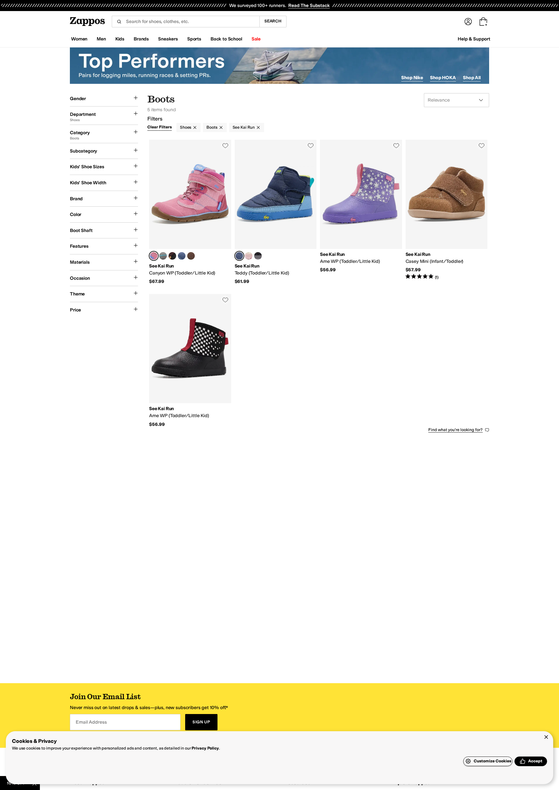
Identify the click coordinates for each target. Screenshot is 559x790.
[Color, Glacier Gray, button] (163, 256)
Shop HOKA (443, 77)
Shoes (185, 127)
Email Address (91, 722)
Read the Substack (309, 5)
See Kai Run (244, 127)
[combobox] (185, 21)
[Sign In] (468, 21)
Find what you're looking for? (455, 429)
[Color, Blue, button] (181, 256)
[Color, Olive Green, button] (191, 256)
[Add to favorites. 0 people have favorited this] (225, 145)
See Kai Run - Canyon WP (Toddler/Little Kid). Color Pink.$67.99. (190, 212)
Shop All (472, 77)
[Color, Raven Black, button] (258, 256)
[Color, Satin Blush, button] (248, 256)
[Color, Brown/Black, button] (172, 256)
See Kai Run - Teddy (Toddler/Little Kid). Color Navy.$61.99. (276, 212)
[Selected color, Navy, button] (239, 256)
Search (273, 21)
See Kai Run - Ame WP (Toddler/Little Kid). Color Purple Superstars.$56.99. (361, 212)
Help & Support (474, 39)
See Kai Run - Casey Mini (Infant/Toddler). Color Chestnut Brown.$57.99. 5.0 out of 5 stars (447, 212)
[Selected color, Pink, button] (153, 256)
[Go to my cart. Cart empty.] (483, 21)
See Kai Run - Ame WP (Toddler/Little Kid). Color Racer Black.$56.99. (190, 360)
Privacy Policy (205, 748)
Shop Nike (412, 77)
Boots (211, 127)
